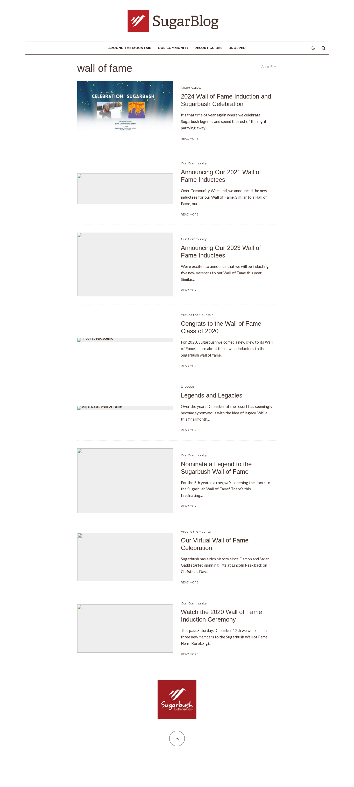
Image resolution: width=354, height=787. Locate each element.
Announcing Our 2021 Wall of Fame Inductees (221, 176)
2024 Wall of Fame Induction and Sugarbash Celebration (226, 100)
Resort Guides (208, 48)
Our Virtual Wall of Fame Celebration (215, 544)
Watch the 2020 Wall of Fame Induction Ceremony (221, 615)
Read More (189, 139)
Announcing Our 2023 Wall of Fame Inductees (221, 251)
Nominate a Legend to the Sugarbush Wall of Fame (216, 468)
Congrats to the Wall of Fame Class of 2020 (221, 327)
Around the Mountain (130, 48)
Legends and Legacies (211, 395)
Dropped (237, 48)
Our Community (173, 48)
